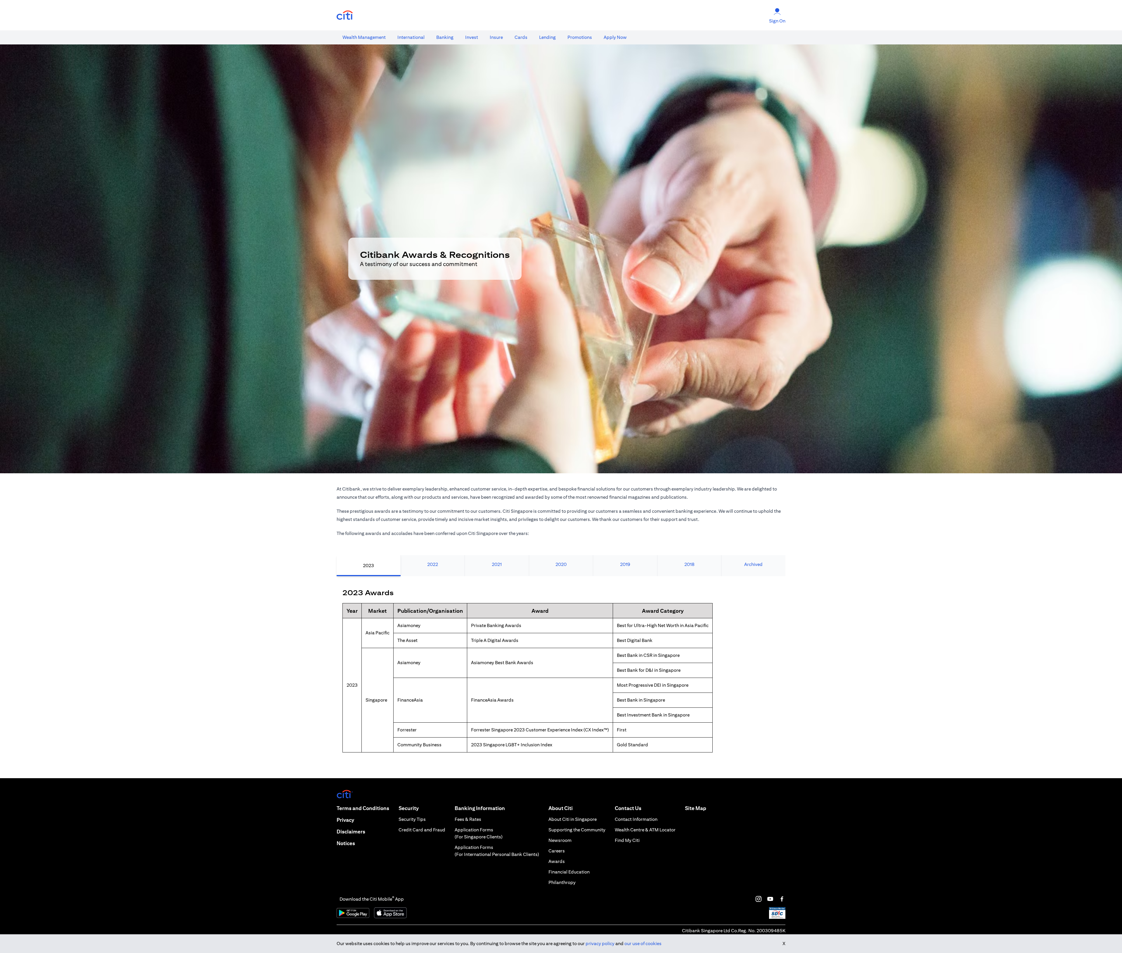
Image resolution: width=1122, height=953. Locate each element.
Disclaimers (351, 831)
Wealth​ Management (364, 37)
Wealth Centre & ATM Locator (645, 830)
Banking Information (480, 808)
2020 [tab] (561, 564)
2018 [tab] (689, 564)
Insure (496, 37)
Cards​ (521, 37)
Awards (556, 861)
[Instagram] (758, 898)
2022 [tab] (432, 564)
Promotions (579, 37)
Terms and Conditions (363, 808)
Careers (556, 851)
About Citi (560, 808)
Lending (547, 37)
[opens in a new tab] (345, 15)
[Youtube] (770, 898)
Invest (471, 37)
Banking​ (444, 37)
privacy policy (600, 943)
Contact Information (636, 819)
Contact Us (628, 808)
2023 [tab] (368, 565)
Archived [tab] (753, 564)
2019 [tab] (625, 564)
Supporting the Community (576, 830)
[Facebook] (781, 898)
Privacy (345, 820)
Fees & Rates (468, 819)
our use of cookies (643, 943)
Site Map (695, 808)
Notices (346, 843)
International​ (411, 37)
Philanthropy (562, 882)
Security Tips (412, 819)
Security (409, 808)
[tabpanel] (561, 677)
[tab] (364, 37)
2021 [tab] (497, 564)
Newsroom (560, 840)
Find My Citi (627, 840)
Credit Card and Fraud (422, 830)
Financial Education (569, 872)
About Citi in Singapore (572, 819)
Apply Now (615, 37)
